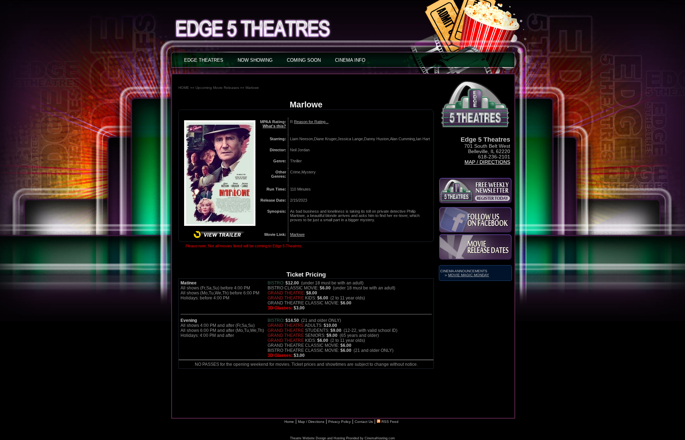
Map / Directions (487, 162)
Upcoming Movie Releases (217, 88)
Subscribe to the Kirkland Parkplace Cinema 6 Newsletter (475, 190)
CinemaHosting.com (380, 438)
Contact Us (364, 422)
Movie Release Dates (475, 247)
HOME (183, 88)
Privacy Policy (339, 422)
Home (289, 422)
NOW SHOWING (255, 60)
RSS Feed (389, 422)
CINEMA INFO (350, 60)
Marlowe (252, 88)
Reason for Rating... (311, 122)
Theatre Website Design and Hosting (317, 438)
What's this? (274, 126)
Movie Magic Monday (468, 275)
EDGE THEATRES (203, 60)
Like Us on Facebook (475, 220)
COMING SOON (304, 60)
